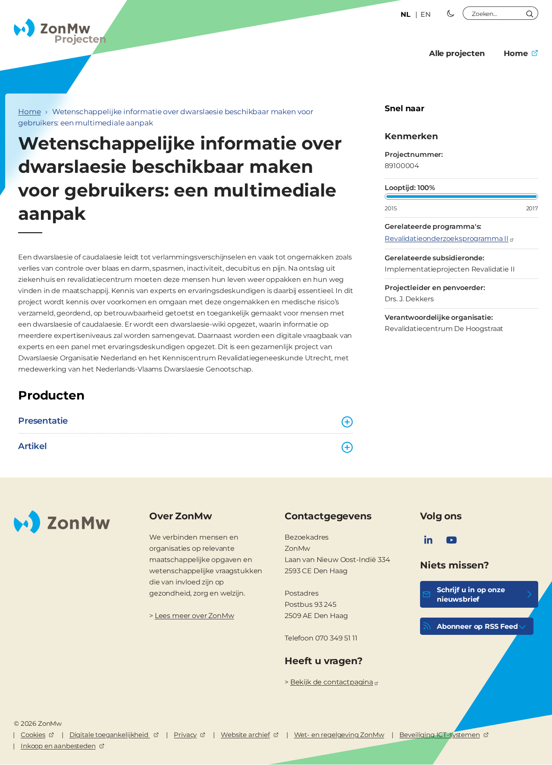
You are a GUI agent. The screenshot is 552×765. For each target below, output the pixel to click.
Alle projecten (457, 53)
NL (406, 14)
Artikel (32, 446)
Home (516, 53)
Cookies (33, 735)
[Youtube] (451, 540)
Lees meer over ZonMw (194, 616)
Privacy (185, 735)
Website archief (245, 735)
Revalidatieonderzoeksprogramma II (446, 238)
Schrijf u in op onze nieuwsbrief (471, 594)
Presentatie (43, 420)
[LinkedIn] (428, 540)
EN (425, 14)
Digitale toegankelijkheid (109, 735)
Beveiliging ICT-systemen (439, 735)
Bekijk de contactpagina (331, 682)
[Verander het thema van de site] (450, 13)
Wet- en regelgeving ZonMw (339, 735)
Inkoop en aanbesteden (58, 746)
